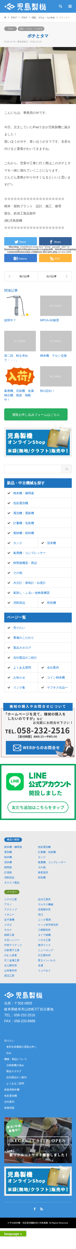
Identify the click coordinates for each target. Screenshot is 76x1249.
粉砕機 (8, 857)
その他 (17, 572)
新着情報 (9, 1107)
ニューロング (45, 950)
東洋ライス (44, 945)
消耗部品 (19, 602)
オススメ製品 (11, 882)
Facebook (34, 1208)
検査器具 (43, 872)
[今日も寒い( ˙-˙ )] (55, 276)
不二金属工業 (11, 960)
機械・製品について (15, 1059)
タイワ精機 (44, 934)
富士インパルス (47, 960)
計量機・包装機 (23, 523)
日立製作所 (44, 955)
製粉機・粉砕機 (23, 533)
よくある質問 (22, 667)
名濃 (40, 965)
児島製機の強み (15, 1065)
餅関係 (8, 867)
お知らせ (19, 677)
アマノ (8, 904)
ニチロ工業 (10, 899)
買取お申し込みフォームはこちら (36, 414)
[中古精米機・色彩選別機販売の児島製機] (25, 6)
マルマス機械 (45, 904)
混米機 (51, 543)
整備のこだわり (23, 637)
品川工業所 (44, 899)
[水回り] (21, 276)
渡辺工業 (9, 975)
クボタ (8, 924)
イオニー (9, 914)
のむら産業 (10, 955)
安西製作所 (44, 909)
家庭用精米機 (11, 1089)
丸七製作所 (10, 965)
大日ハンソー (11, 940)
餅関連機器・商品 (25, 563)
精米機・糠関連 (23, 493)
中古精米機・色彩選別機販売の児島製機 (29, 1223)
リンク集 (19, 687)
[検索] (60, 6)
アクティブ (10, 909)
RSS (41, 1208)
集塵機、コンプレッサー (52, 862)
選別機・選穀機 (23, 513)
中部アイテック (13, 945)
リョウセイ (44, 970)
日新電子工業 (11, 950)
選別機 (8, 852)
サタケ (8, 929)
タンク (17, 543)
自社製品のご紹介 (25, 657)
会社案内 (53, 667)
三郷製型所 (44, 929)
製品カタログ (22, 647)
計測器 (8, 872)
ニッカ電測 (44, 919)
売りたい (19, 627)
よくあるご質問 (15, 1083)
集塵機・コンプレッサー (29, 553)
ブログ (14, 17)
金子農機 (9, 919)
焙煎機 (51, 602)
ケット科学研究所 (48, 924)
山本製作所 (10, 970)
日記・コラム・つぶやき (31, 29)
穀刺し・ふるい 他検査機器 (31, 592)
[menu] (69, 6)
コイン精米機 (56, 677)
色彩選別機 (20, 503)
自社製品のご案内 (16, 1077)
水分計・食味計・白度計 (29, 582)
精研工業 (9, 934)
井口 (40, 914)
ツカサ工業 (44, 940)
